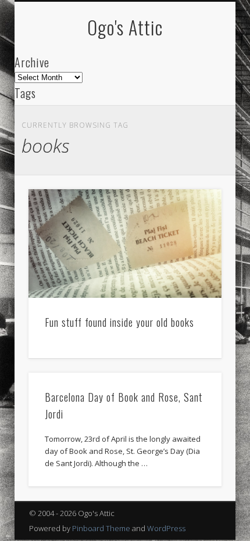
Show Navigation (193, 104)
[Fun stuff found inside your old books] (125, 243)
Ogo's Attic (125, 27)
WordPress (166, 528)
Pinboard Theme (101, 528)
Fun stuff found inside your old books (119, 322)
